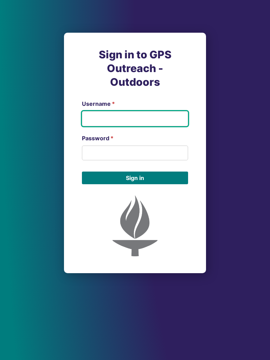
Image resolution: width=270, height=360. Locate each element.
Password (98, 138)
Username (98, 103)
